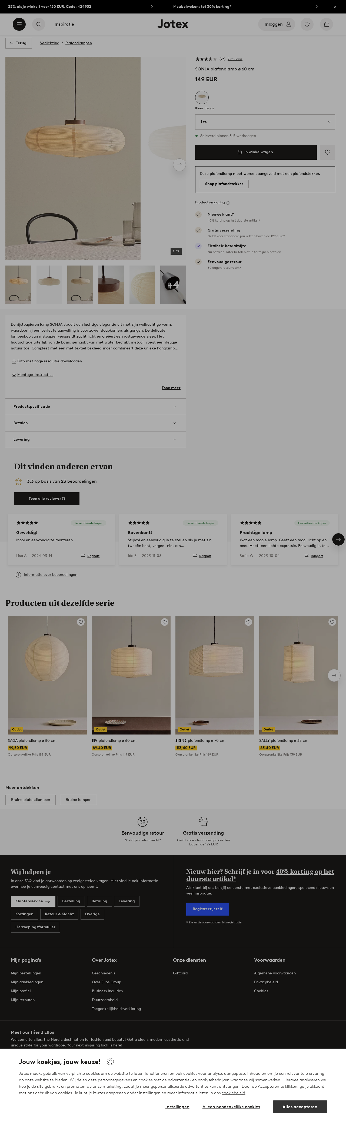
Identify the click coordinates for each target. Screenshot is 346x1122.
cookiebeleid (233, 1092)
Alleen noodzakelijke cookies (231, 1106)
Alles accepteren (299, 1106)
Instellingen (177, 1106)
